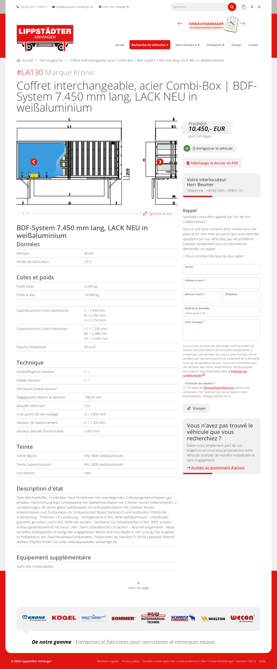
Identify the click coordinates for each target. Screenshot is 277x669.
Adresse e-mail (194, 294)
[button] (180, 23)
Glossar (236, 45)
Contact (253, 45)
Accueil (119, 45)
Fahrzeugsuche (51, 60)
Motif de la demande (197, 308)
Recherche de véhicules (148, 45)
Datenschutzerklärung (218, 387)
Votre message (194, 322)
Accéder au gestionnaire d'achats (217, 467)
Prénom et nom (195, 280)
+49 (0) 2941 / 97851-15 (214, 190)
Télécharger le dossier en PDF (213, 163)
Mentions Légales (108, 661)
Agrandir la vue (159, 213)
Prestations (214, 45)
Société (189, 267)
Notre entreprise (186, 45)
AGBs (262, 661)
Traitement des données (200, 383)
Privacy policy (130, 661)
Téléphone (231, 294)
